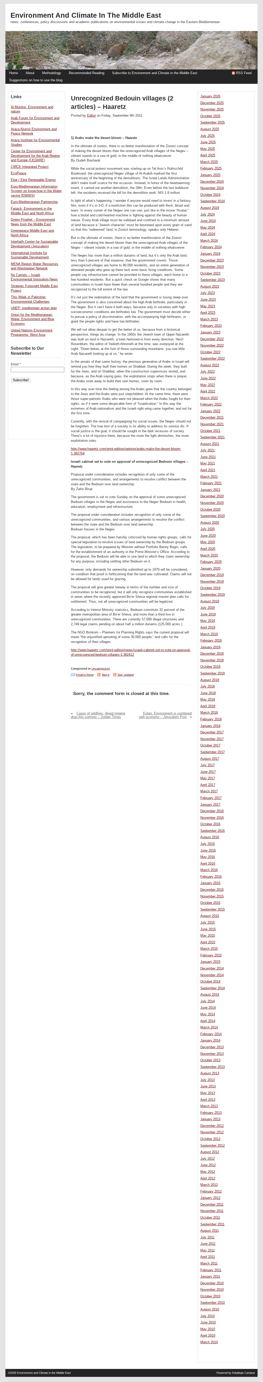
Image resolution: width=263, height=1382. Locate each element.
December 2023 (212, 260)
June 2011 (207, 1244)
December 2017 (212, 732)
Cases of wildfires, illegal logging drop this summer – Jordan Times (98, 715)
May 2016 (207, 857)
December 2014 (212, 968)
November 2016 (212, 818)
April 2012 (207, 1178)
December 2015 (212, 890)
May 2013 (207, 1093)
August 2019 (209, 601)
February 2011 (210, 1270)
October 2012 (210, 1139)
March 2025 (209, 162)
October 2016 (210, 824)
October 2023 (210, 273)
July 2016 (207, 844)
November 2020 (212, 503)
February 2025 (211, 168)
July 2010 (207, 1316)
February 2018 (211, 719)
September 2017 (212, 752)
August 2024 (209, 208)
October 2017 (210, 745)
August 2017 (209, 759)
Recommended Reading (86, 73)
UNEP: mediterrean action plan (34, 308)
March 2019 (209, 634)
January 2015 (210, 962)
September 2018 (212, 673)
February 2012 (211, 1191)
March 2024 (209, 241)
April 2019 (207, 627)
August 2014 (209, 994)
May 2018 (207, 699)
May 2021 (207, 463)
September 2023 (212, 280)
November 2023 (212, 267)
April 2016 (207, 863)
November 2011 (211, 1211)
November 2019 (212, 581)
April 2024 (207, 234)
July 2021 (207, 450)
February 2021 (211, 483)
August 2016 (209, 837)
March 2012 (209, 1185)
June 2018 (208, 693)
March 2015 (209, 949)
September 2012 (212, 1145)
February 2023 (211, 326)
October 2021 (210, 431)
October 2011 (210, 1217)
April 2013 (207, 1100)
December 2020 (212, 496)
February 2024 (211, 247)
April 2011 (207, 1257)
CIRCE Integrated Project (30, 167)
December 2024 (212, 182)
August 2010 (209, 1309)
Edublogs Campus (243, 1372)
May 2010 (207, 1329)
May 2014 (207, 1014)
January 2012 (210, 1198)
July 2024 (207, 214)
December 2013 (212, 1047)
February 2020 (211, 562)
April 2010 (207, 1335)
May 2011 (207, 1250)
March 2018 (209, 712)
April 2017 (207, 785)
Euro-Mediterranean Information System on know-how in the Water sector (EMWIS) (36, 191)
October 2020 (210, 509)
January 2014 (210, 1040)
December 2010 (212, 1283)
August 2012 (209, 1152)
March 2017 (209, 791)
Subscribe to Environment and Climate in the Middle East (154, 73)
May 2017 (207, 778)
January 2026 (210, 96)
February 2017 (211, 798)
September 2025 (212, 122)
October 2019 (210, 588)
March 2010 (209, 1342)
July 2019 (207, 608)
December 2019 (212, 575)
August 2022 (209, 365)
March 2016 (209, 870)
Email (16, 364)
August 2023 (209, 286)
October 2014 (210, 981)
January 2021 (210, 490)
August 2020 (209, 522)
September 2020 (212, 516)
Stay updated (125, 674)
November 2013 (212, 1054)
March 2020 (209, 555)
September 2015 (212, 909)
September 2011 (212, 1224)
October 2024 (210, 195)
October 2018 (210, 667)
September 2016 (212, 831)
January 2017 (210, 804)
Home (13, 73)
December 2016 (212, 811)
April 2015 (207, 942)
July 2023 (207, 293)
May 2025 (207, 149)
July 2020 (207, 529)
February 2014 (211, 1034)
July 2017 (207, 765)
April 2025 (207, 155)
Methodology (51, 73)
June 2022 (208, 378)
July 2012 (207, 1159)
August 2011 (209, 1231)
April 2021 (207, 470)
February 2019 (211, 640)
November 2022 (212, 345)
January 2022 (210, 411)
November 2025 (212, 109)
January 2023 (210, 332)
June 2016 (208, 850)
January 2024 (210, 254)
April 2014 (207, 1021)
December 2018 (212, 653)
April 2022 (207, 391)
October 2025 (210, 116)
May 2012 (207, 1172)
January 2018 (210, 726)
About (30, 73)
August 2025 (209, 129)
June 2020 (208, 536)
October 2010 (210, 1296)
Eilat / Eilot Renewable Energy (33, 180)
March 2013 (209, 1106)
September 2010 (212, 1303)
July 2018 (207, 686)
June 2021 (208, 457)
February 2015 (211, 955)
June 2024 (208, 221)
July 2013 (207, 1080)
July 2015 (207, 922)
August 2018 (209, 680)
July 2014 (207, 1001)
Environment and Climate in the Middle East (86, 15)
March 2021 (209, 477)
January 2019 (210, 647)
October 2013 (210, 1060)
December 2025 (212, 103)
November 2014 (212, 975)
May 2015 (207, 935)
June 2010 (208, 1322)
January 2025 (210, 175)
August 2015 (209, 916)
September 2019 (212, 595)
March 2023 (209, 319)
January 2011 (210, 1276)
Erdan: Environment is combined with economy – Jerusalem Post (165, 715)
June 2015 (208, 929)
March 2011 (209, 1263)
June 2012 (208, 1165)
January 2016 (210, 883)
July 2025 (207, 136)
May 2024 (207, 227)
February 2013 (211, 1113)
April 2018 (207, 706)
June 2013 (208, 1086)
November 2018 (212, 660)
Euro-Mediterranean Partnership (34, 202)
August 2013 (209, 1073)
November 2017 (212, 739)
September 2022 (212, 358)
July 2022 (207, 372)
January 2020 (210, 568)
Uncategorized (100, 668)
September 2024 (212, 201)
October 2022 (210, 352)
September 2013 (212, 1067)
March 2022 (209, 398)
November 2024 (212, 188)
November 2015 (212, 896)
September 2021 (212, 437)
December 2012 (212, 1126)
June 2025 (208, 142)
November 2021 (212, 424)
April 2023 (207, 313)
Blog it (105, 674)
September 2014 (212, 988)
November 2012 (212, 1132)
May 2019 (207, 621)
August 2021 (209, 444)
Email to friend (84, 674)
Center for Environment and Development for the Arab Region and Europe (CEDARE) (35, 155)
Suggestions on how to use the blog (35, 80)
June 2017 (208, 772)
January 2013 (210, 1119)
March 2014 (209, 1027)
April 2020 (207, 549)
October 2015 (210, 903)
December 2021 (212, 417)
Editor (91, 115)
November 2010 (212, 1290)
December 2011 (211, 1204)
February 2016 (211, 877)
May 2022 (207, 385)
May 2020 (207, 542)
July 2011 (207, 1237)
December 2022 (212, 339)
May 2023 (207, 306)
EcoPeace (18, 173)
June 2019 (208, 614)
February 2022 (211, 404)
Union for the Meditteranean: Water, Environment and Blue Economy (32, 319)
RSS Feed (243, 73)
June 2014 (208, 1008)
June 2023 (208, 299)
